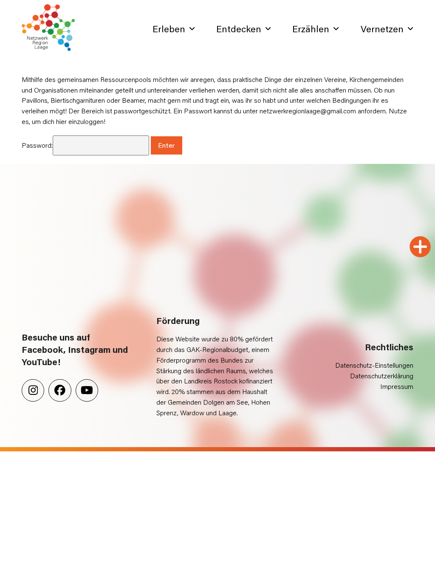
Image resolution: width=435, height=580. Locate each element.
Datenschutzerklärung (381, 375)
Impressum (396, 386)
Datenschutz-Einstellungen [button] (374, 364)
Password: (37, 145)
